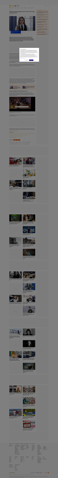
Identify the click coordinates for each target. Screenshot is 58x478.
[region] (29, 55)
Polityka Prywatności (23, 53)
